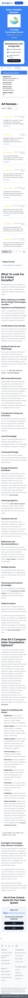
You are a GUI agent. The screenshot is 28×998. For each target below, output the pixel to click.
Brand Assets (19, 959)
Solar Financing (5, 963)
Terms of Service (9, 990)
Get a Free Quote (14, 61)
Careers (3, 980)
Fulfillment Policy (19, 990)
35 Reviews (14, 37)
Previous (5, 252)
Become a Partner (20, 953)
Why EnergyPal (5, 971)
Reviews (9, 68)
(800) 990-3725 (19, 975)
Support (17, 970)
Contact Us (18, 972)
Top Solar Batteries (13, 373)
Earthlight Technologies (18, 68)
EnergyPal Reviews (6, 977)
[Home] (2, 68)
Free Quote (19, 3)
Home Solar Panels (6, 953)
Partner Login (19, 961)
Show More (6, 126)
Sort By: (3, 108)
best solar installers (14, 630)
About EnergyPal (6, 974)
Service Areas (19, 956)
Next (24, 252)
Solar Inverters (5, 960)
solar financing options (17, 503)
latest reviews (11, 559)
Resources (18, 978)
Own (14, 923)
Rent (14, 928)
